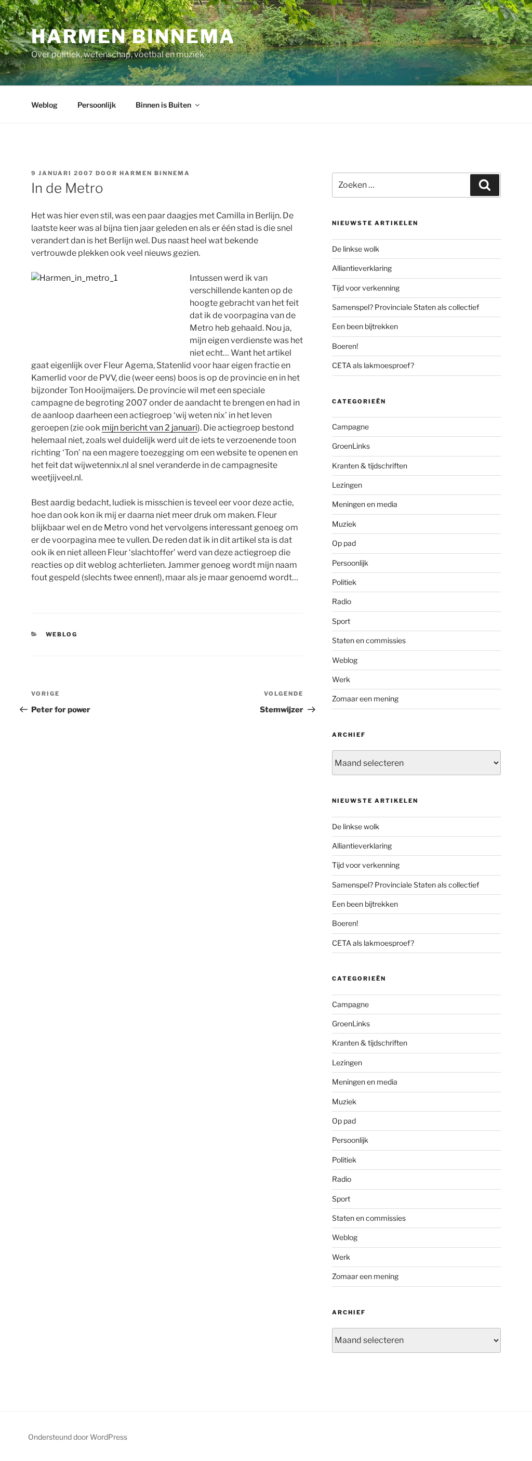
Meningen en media (364, 504)
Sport (341, 621)
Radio (341, 601)
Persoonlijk (96, 104)
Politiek (344, 582)
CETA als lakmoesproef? (373, 365)
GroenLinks (351, 445)
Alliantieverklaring (362, 268)
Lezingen (347, 484)
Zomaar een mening (365, 698)
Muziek (344, 523)
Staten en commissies (369, 640)
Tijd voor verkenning (366, 287)
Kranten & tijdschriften (369, 465)
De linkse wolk (355, 248)
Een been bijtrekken (365, 326)
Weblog (44, 104)
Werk (341, 679)
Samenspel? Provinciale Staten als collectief (405, 307)
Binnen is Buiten (163, 104)
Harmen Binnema (133, 36)
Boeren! (345, 346)
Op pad (344, 543)
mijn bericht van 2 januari (149, 428)
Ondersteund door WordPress (77, 1436)
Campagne (350, 426)
